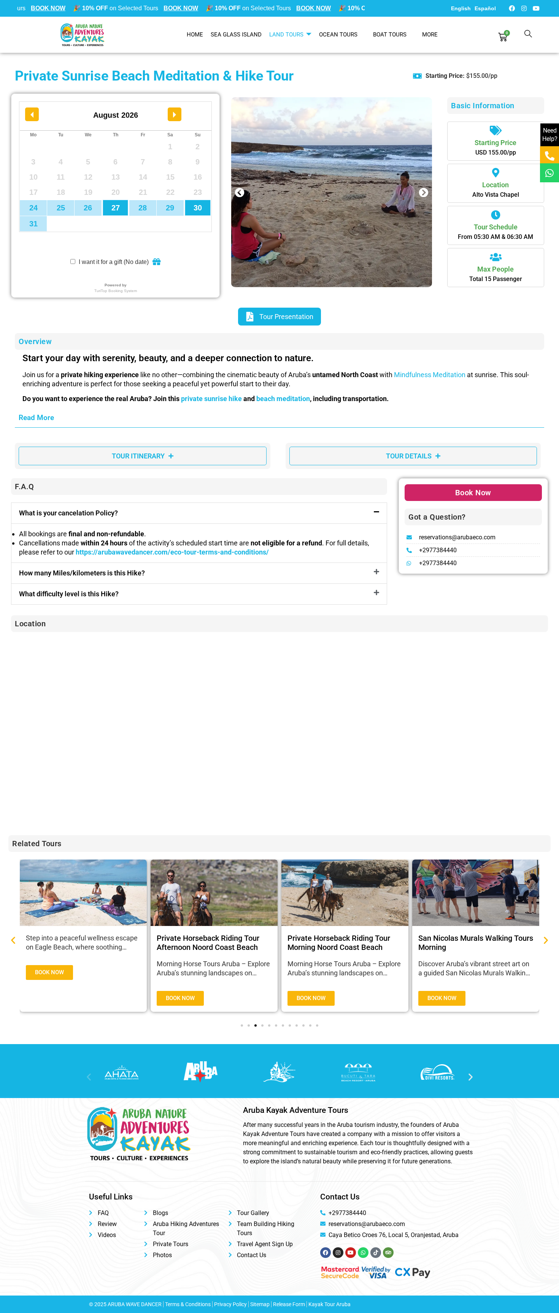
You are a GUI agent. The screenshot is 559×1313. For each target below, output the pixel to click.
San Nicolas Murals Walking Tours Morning (475, 943)
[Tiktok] (375, 1252)
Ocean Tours (338, 34)
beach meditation (283, 399)
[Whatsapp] (549, 172)
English (461, 8)
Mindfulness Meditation (429, 375)
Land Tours (286, 34)
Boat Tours (390, 34)
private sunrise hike (211, 399)
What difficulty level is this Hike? (69, 594)
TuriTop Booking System (115, 291)
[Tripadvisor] (388, 1252)
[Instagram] (524, 8)
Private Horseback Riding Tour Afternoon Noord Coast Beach (208, 943)
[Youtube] (536, 8)
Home (195, 34)
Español (485, 8)
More (430, 34)
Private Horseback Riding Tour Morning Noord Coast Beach (338, 943)
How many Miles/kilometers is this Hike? (82, 573)
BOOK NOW (40, 8)
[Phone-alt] (549, 155)
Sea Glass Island (236, 34)
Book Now (473, 492)
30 (198, 208)
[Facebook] (512, 8)
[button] (240, 192)
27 (115, 208)
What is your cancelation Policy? (68, 513)
